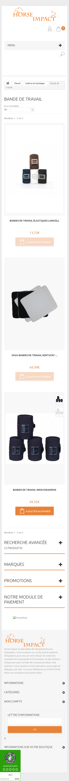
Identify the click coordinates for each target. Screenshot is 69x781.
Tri (5, 109)
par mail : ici (19, 669)
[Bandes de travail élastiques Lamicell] (34, 169)
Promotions (18, 580)
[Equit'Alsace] (34, 14)
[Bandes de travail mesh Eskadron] (34, 438)
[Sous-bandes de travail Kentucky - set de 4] (34, 303)
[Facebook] (5, 738)
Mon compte (13, 701)
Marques (14, 564)
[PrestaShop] (20, 617)
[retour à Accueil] (8, 83)
